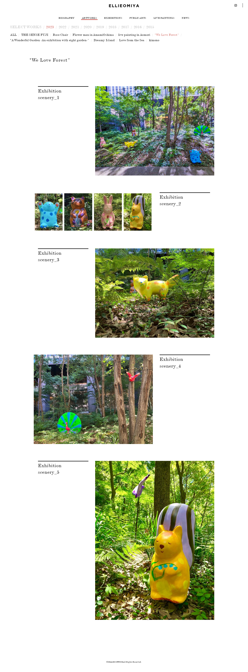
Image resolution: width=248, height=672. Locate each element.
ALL (13, 35)
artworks (89, 18)
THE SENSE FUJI (34, 35)
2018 (113, 27)
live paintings (164, 18)
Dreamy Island (104, 40)
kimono (154, 40)
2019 (100, 27)
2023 (50, 27)
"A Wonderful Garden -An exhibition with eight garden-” (49, 40)
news (185, 18)
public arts (137, 18)
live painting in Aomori (134, 35)
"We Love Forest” (167, 35)
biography (67, 18)
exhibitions (113, 18)
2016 (138, 27)
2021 (75, 27)
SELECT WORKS (26, 27)
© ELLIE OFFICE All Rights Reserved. (124, 662)
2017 (125, 27)
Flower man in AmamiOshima (93, 35)
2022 (63, 27)
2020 (88, 27)
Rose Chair (60, 35)
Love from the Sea (131, 40)
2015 (150, 27)
